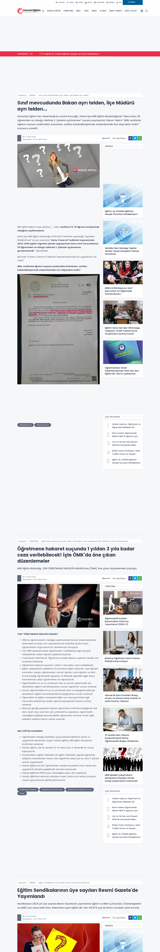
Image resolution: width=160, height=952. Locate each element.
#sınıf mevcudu (43, 425)
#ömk (22, 793)
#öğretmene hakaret (28, 789)
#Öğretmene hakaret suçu (52, 789)
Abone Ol (106, 138)
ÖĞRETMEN (68, 10)
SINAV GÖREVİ (115, 10)
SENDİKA (32, 95)
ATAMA (103, 10)
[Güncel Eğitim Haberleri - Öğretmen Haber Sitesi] (29, 11)
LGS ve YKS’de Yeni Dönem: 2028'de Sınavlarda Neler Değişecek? (73, 53)
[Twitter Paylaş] (135, 138)
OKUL (86, 10)
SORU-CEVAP (131, 10)
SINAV (94, 10)
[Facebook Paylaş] (130, 138)
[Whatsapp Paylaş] (140, 138)
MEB (78, 10)
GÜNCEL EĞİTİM (54, 10)
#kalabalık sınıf (25, 425)
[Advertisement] (80, 33)
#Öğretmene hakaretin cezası (79, 789)
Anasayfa (22, 95)
